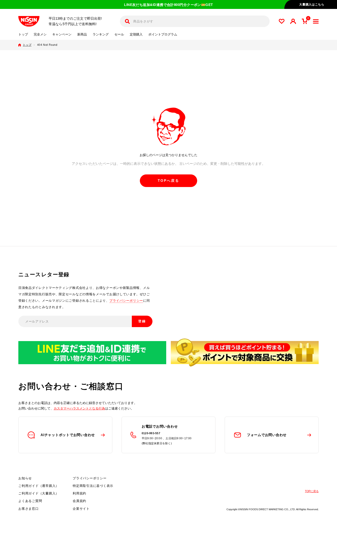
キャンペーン (62, 34)
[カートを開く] (304, 21)
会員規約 (79, 501)
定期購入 (136, 34)
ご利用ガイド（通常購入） (38, 486)
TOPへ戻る (168, 180)
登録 (142, 321)
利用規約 (79, 493)
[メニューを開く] (316, 21)
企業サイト (81, 508)
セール (119, 34)
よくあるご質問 (30, 501)
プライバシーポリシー (126, 300)
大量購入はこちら (311, 4)
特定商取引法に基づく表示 (93, 486)
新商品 (82, 34)
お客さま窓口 (28, 508)
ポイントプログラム (162, 34)
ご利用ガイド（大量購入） (38, 493)
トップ (23, 34)
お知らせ (25, 478)
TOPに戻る (312, 491)
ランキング (101, 34)
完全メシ (40, 34)
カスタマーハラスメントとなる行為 (79, 408)
